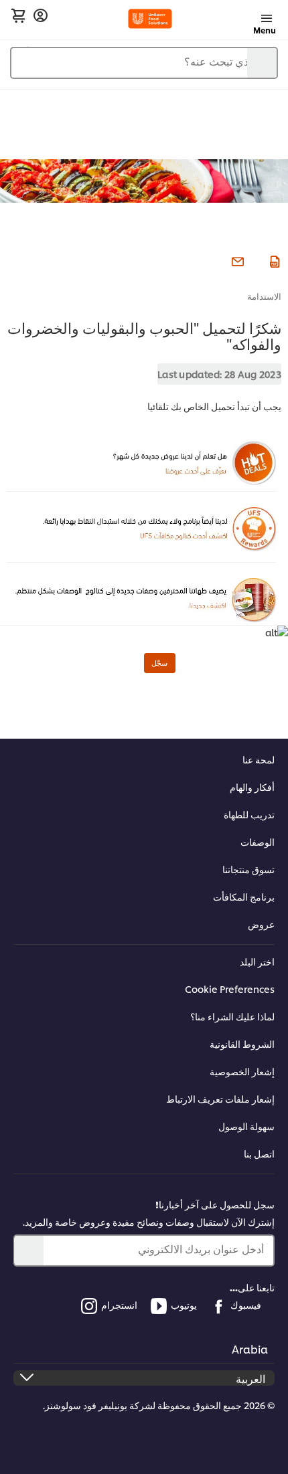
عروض (261, 923)
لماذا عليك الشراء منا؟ (232, 1016)
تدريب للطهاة (249, 814)
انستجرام (119, 1304)
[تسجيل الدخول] (40, 15)
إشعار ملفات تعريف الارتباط (220, 1098)
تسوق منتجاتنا (248, 868)
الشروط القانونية (242, 1043)
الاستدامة (264, 296)
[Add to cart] (18, 15)
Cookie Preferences (230, 988)
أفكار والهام (252, 786)
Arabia (250, 1348)
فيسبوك (245, 1304)
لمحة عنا (258, 759)
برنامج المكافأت (244, 896)
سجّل (159, 662)
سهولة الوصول (246, 1125)
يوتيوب (184, 1304)
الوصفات (257, 841)
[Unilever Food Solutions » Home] (151, 18)
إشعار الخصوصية (242, 1071)
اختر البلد (257, 961)
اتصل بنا (259, 1153)
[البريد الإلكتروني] (236, 259)
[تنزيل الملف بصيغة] (273, 259)
